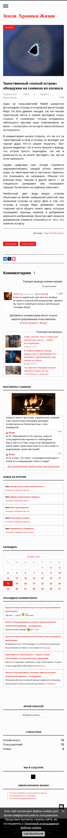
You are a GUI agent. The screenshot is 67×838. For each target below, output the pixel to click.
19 (17, 583)
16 (51, 578)
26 (17, 588)
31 (59, 588)
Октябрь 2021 (33, 556)
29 (42, 588)
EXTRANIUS (50, 684)
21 (34, 583)
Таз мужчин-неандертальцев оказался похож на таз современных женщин (39, 371)
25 (8, 588)
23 (51, 583)
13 (25, 578)
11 (8, 578)
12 (17, 578)
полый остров (28, 244)
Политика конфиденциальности (22, 798)
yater (28, 522)
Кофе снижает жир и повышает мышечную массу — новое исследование (41, 340)
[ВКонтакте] (5, 259)
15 (42, 578)
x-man (35, 629)
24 (59, 583)
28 (34, 588)
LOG (27, 490)
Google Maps (10, 244)
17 (59, 578)
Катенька (30, 532)
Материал (41, 293)
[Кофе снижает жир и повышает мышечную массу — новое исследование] (13, 346)
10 (59, 572)
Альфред (45, 648)
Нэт (27, 501)
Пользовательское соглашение (22, 796)
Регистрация (29, 323)
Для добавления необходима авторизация (33, 466)
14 (34, 578)
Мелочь (41, 666)
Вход (42, 323)
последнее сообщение (14, 490)
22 (42, 583)
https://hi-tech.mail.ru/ (54, 233)
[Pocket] (14, 259)
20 (25, 583)
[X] (9, 259)
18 (8, 583)
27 (25, 588)
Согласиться (33, 834)
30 (51, 588)
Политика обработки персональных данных (28, 793)
